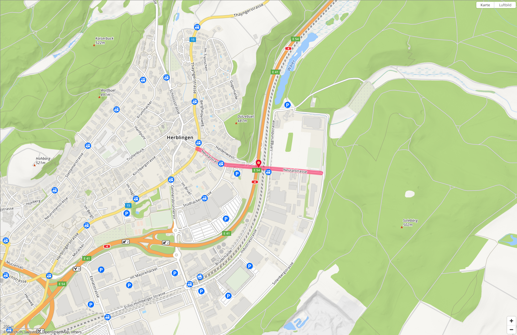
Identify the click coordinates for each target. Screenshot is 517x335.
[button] (258, 163)
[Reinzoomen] (511, 320)
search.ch (14, 331)
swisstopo (32, 331)
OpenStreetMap (55, 331)
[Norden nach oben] (511, 15)
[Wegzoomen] (511, 329)
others (76, 331)
